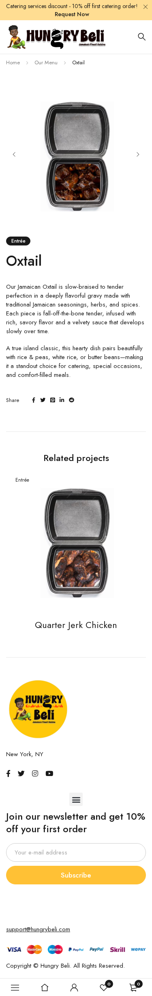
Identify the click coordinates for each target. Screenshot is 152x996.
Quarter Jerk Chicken (76, 624)
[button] (76, 799)
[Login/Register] (74, 987)
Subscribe (76, 875)
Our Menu (46, 62)
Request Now (72, 14)
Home (13, 62)
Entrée (18, 241)
